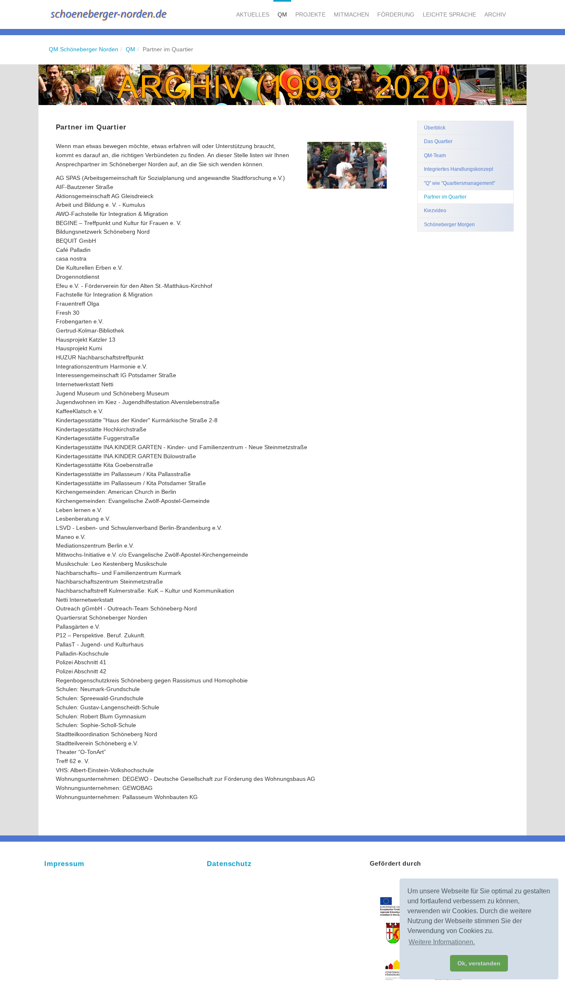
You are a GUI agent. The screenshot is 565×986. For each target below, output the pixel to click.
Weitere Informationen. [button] (442, 941)
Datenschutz (229, 864)
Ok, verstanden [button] (478, 963)
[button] (252, 14)
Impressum (64, 864)
